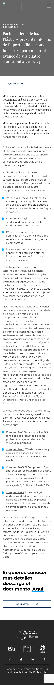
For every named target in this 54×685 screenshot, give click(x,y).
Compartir (16, 84)
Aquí (37, 589)
